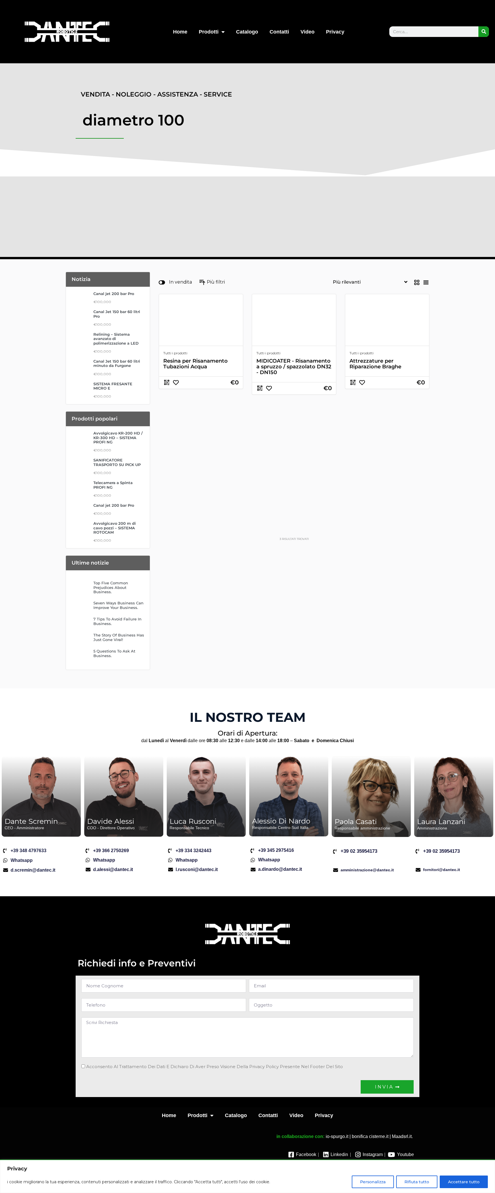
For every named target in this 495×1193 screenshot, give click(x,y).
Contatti (279, 32)
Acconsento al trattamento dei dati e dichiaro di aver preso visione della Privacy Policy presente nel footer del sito (214, 1066)
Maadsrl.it (402, 1136)
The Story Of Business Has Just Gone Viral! (118, 637)
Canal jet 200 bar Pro (113, 294)
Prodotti (209, 32)
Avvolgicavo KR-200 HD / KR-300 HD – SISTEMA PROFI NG (118, 437)
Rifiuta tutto (416, 1181)
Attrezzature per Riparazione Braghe (375, 364)
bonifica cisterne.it (370, 1136)
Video (307, 32)
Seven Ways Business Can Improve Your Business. (118, 605)
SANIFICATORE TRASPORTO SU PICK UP (117, 462)
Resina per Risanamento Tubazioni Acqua (195, 364)
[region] (247, 1176)
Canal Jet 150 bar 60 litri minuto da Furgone (116, 363)
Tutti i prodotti (175, 353)
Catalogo (247, 32)
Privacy (335, 32)
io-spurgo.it (337, 1136)
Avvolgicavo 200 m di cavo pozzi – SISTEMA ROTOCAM (114, 527)
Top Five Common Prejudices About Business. (110, 587)
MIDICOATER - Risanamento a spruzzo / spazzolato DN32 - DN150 (293, 367)
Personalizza (373, 1181)
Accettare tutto (464, 1181)
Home (180, 32)
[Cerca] (483, 31)
